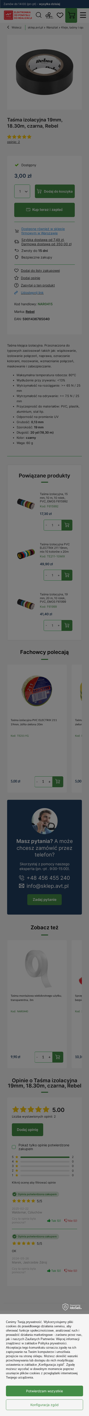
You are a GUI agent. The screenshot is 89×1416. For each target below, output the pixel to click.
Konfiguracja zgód (44, 1405)
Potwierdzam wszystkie (44, 1391)
